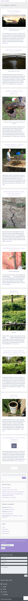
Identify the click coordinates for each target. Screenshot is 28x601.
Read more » (5, 43)
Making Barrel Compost (14, 145)
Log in (3, 527)
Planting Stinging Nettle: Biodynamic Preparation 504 (14, 352)
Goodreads (5, 594)
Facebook (5, 584)
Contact (11, 507)
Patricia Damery (5, 1)
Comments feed (6, 531)
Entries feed (5, 529)
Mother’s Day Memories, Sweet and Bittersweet (13, 491)
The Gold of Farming (14, 50)
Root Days (14, 395)
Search (23, 477)
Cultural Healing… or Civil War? (9, 497)
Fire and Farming (14, 11)
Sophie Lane (5, 513)
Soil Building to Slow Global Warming (14, 439)
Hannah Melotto (5, 509)
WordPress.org (5, 533)
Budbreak (14, 291)
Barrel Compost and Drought (14, 92)
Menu (26, 1)
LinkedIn (5, 591)
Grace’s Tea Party (6, 487)
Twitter (4, 589)
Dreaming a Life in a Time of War (9, 489)
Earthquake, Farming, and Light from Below (14, 193)
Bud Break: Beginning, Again (14, 248)
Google (4, 586)
